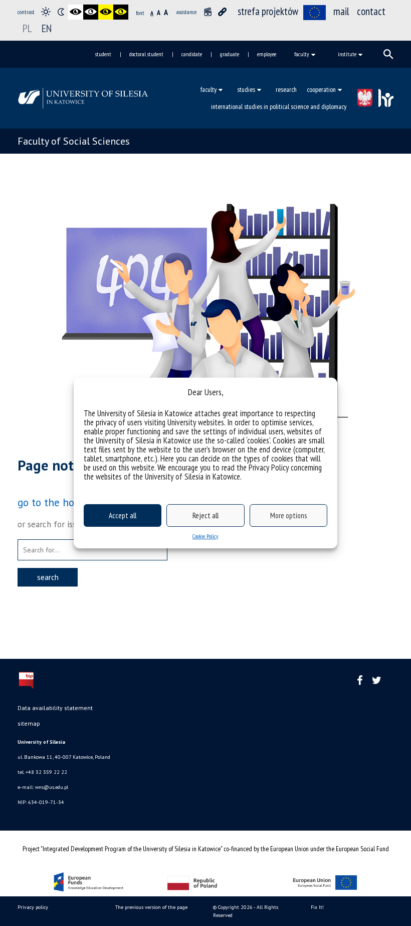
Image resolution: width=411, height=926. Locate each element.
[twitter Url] (376, 680)
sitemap (29, 723)
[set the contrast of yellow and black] (120, 12)
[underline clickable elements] (222, 12)
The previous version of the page (151, 907)
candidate (191, 54)
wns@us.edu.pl (51, 787)
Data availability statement (55, 708)
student (103, 54)
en (47, 28)
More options (288, 515)
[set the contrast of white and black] (90, 12)
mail (341, 11)
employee (266, 54)
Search (48, 577)
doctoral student (146, 54)
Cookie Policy (205, 536)
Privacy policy (33, 907)
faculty (301, 54)
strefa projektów (268, 11)
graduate (229, 54)
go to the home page (66, 502)
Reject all (205, 515)
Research (286, 89)
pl (27, 28)
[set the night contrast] (60, 12)
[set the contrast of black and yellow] (105, 12)
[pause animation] (207, 12)
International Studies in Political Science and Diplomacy (278, 106)
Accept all (122, 515)
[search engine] (388, 54)
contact (371, 11)
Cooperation (321, 89)
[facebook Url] (360, 680)
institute (347, 54)
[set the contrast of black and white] (75, 12)
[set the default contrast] (45, 12)
